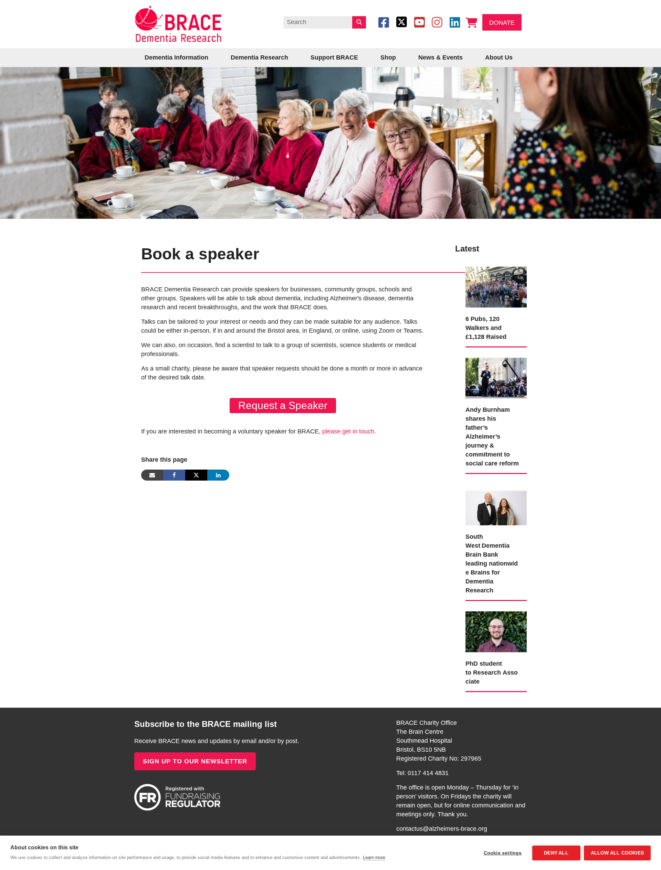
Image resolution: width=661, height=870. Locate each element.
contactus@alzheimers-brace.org (441, 828)
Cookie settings (503, 853)
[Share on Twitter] (196, 475)
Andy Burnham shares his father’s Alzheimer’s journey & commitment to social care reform (492, 436)
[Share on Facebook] (174, 475)
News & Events (440, 57)
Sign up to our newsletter (195, 761)
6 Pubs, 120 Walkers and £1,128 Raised (485, 327)
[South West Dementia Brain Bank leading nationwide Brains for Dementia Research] (496, 504)
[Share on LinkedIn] (218, 475)
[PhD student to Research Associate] (496, 631)
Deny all (556, 853)
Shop (388, 57)
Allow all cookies (617, 853)
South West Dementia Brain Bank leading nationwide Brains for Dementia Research (491, 563)
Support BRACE (334, 57)
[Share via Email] (152, 475)
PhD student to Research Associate (491, 672)
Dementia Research (259, 57)
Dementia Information (176, 57)
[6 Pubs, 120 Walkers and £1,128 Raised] (496, 286)
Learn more (374, 857)
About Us (499, 57)
